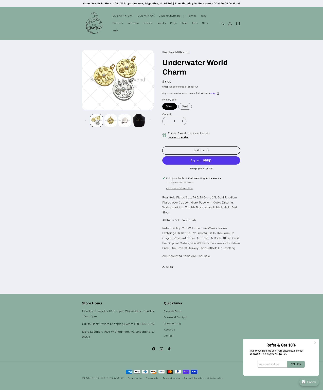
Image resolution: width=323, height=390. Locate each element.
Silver (169, 106)
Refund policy (135, 378)
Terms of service (171, 378)
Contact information (194, 378)
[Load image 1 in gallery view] (96, 120)
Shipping (167, 87)
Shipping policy (215, 378)
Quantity (167, 114)
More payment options (201, 169)
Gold (185, 106)
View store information (179, 188)
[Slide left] (85, 120)
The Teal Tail (97, 378)
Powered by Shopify (114, 378)
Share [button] (169, 267)
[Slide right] (150, 120)
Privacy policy (153, 378)
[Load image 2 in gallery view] (110, 120)
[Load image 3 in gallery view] (124, 120)
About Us (169, 329)
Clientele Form (172, 311)
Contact (168, 336)
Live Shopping (172, 323)
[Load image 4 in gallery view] (139, 120)
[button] (171, 16)
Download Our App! (175, 317)
